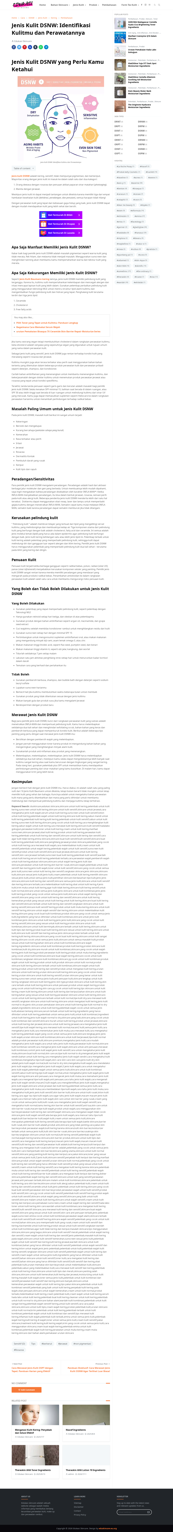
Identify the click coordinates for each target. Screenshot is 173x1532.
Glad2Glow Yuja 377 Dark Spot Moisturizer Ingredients (142, 64)
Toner (155, 19)
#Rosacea (19, 1349)
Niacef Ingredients (76, 1429)
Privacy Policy (80, 1514)
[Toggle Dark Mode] (155, 5)
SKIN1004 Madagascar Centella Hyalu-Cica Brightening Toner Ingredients (142, 24)
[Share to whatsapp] (41, 47)
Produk (142, 19)
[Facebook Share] (14, 47)
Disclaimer (79, 1507)
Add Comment (28, 1390)
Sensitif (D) (19, 1343)
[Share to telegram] (46, 47)
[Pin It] (24, 47)
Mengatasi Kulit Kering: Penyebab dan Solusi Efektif (33, 1431)
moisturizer (132, 60)
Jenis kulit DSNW (21, 175)
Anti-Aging (132, 33)
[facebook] (142, 5)
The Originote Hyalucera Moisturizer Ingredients (139, 106)
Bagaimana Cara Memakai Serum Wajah (38, 327)
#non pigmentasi (82, 1343)
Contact (77, 1511)
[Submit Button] (149, 1512)
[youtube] (150, 5)
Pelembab (142, 60)
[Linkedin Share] (30, 47)
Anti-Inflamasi (142, 33)
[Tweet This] (19, 47)
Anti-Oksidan (154, 33)
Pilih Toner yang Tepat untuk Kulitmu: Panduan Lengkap (47, 322)
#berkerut (47, 1343)
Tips (33, 1343)
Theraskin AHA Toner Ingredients (33, 1470)
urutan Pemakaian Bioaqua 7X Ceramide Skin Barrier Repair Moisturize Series (58, 331)
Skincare (149, 19)
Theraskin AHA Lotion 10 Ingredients (85, 1470)
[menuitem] (42, 5)
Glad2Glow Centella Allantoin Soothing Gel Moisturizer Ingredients (141, 79)
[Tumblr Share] (35, 47)
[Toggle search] (159, 4)
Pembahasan (133, 19)
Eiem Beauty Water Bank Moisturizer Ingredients (139, 92)
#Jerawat (62, 1343)
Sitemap (77, 1503)
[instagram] (146, 5)
